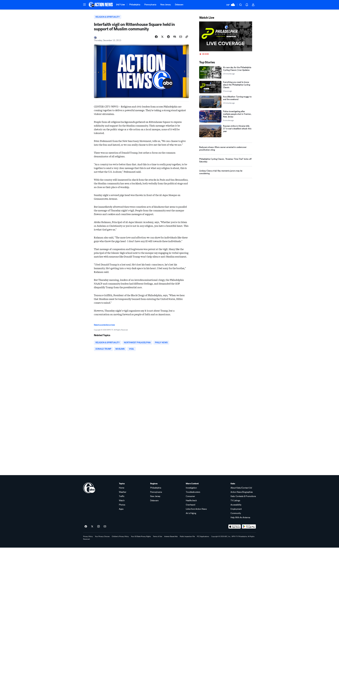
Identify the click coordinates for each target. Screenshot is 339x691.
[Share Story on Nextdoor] (174, 36)
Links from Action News (196, 509)
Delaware (179, 4)
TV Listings (235, 500)
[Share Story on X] (162, 36)
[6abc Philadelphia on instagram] (98, 526)
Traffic (121, 496)
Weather (122, 492)
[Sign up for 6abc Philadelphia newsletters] (105, 526)
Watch (121, 500)
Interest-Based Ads (171, 536)
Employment (236, 509)
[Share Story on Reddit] (168, 36)
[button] (84, 4)
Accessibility (236, 505)
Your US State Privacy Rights (141, 536)
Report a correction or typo (104, 325)
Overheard (190, 505)
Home (121, 488)
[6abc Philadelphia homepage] (100, 5)
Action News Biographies (242, 492)
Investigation (191, 488)
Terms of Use (157, 536)
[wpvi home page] (89, 488)
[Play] (225, 36)
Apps (121, 509)
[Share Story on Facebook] (156, 36)
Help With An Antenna (240, 517)
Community (236, 513)
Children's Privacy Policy (120, 536)
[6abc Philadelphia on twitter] (92, 526)
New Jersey (165, 4)
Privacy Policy (88, 536)
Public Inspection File (187, 536)
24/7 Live (120, 4)
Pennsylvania (150, 4)
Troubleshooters (193, 492)
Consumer (190, 496)
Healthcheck (191, 500)
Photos (122, 505)
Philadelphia (134, 4)
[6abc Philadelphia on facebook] (85, 526)
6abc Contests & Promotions (243, 496)
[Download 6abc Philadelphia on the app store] (234, 526)
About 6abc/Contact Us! (241, 488)
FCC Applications (203, 536)
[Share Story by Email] (180, 36)
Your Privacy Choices (102, 536)
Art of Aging (191, 513)
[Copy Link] (186, 36)
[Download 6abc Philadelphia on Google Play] (249, 526)
